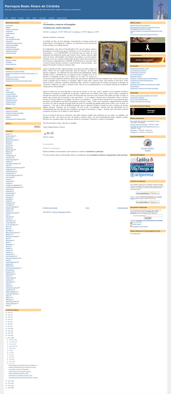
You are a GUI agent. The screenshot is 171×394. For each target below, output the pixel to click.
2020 (9, 319)
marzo (11, 359)
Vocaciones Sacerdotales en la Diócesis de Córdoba (145, 84)
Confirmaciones (10, 33)
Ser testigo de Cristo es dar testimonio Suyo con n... (145, 126)
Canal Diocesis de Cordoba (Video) (16, 119)
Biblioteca (8, 151)
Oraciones (9, 88)
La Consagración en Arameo (138, 70)
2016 (9, 328)
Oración (8, 250)
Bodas (7, 35)
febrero (11, 361)
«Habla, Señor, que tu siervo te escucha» (20, 371)
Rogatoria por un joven (12, 79)
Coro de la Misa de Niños (13, 39)
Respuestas (9, 270)
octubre (11, 344)
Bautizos (8, 27)
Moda (7, 242)
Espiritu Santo (10, 193)
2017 (9, 326)
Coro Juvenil (9, 177)
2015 (9, 331)
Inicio (6, 18)
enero (11, 363)
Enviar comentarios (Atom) (62, 212)
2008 (9, 387)
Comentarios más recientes (140, 226)
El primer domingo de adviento (138, 124)
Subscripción (9, 281)
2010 (9, 383)
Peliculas (8, 252)
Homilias (8, 208)
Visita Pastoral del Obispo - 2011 (139, 68)
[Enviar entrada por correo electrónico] (45, 133)
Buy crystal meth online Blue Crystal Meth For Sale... (145, 121)
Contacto (51, 18)
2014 (9, 333)
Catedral (8, 161)
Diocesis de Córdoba (12, 111)
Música (8, 246)
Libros (7, 90)
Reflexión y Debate (11, 60)
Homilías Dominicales (12, 96)
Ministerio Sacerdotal (12, 236)
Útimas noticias (136, 224)
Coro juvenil (9, 41)
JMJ (7, 214)
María (7, 228)
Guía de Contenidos (11, 206)
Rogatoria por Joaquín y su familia (15, 77)
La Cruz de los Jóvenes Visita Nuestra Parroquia (144, 34)
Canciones (9, 157)
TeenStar (8, 285)
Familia (8, 201)
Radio (7, 260)
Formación (9, 203)
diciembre (12, 339)
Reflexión (8, 266)
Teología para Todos (12, 287)
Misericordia (9, 240)
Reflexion (8, 264)
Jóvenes (8, 218)
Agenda (13, 18)
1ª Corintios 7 (76, 32)
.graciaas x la (134, 132)
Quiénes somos (62, 18)
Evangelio (9, 199)
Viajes (7, 295)
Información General (12, 212)
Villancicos (9, 299)
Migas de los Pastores (12, 232)
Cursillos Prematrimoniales (13, 187)
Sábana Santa (10, 274)
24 (69, 32)
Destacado (9, 191)
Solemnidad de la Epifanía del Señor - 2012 (20, 375)
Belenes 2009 (10, 149)
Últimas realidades (11, 291)
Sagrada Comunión (148, 39)
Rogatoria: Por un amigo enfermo (15, 71)
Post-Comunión (10, 37)
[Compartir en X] (50, 133)
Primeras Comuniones (12, 29)
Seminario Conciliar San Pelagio (14, 113)
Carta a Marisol (134, 86)
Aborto (8, 134)
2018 (9, 324)
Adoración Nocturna (11, 51)
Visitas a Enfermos (11, 47)
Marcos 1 (91, 32)
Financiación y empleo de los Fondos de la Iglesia (144, 88)
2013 (9, 335)
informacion (133, 130)
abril (10, 357)
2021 (9, 317)
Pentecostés (9, 254)
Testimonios (9, 289)
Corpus (8, 179)
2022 (9, 315)
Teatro (8, 283)
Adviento (8, 141)
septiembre (12, 346)
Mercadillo (9, 230)
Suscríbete (42, 18)
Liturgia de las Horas (11, 100)
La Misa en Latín (135, 82)
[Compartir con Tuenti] (48, 133)
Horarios (21, 18)
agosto (11, 348)
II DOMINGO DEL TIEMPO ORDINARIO (56, 28)
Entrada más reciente (50, 208)
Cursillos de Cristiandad (12, 49)
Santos (8, 276)
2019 (9, 322)
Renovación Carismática (13, 268)
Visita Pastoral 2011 (11, 301)
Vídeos (34, 18)
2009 (9, 385)
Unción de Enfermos (12, 293)
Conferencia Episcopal (12, 115)
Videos (8, 297)
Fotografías (9, 204)
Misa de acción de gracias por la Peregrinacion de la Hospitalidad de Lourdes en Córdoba (145, 28)
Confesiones (9, 31)
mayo (10, 354)
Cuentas (8, 183)
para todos (151, 112)
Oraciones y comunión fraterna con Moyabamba (144, 78)
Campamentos (10, 155)
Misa (7, 238)
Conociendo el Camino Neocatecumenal (141, 80)
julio (10, 350)
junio (10, 352)
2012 (9, 337)
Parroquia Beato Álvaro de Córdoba (32, 6)
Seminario (9, 279)
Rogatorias (9, 62)
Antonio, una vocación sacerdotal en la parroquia (144, 95)
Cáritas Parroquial (11, 53)
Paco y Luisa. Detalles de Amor (139, 99)
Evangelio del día (10, 98)
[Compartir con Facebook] (52, 133)
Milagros (8, 234)
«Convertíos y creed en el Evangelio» (19, 369)
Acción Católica (10, 136)
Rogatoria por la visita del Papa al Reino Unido (19, 81)
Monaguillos (9, 244)
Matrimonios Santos (135, 76)
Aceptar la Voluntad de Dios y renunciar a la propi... (22, 367)
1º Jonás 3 (53, 32)
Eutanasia (9, 197)
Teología (151, 110)
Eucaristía (9, 195)
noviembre (12, 341)
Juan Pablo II (9, 220)
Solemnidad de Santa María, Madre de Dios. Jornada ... (24, 377)
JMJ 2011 (9, 216)
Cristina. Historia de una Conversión (140, 101)
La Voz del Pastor (11, 94)
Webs (7, 305)
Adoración (9, 138)
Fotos (28, 18)
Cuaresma (9, 181)
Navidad (8, 248)
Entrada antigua (122, 208)
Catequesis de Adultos (12, 45)
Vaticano (8, 117)
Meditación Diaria (10, 104)
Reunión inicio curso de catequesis (140, 25)
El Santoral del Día (11, 102)
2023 (9, 312)
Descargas (9, 189)
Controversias (10, 92)
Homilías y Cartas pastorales (144, 60)
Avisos (8, 145)
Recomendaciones (11, 64)
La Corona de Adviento (136, 74)
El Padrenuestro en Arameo (138, 72)
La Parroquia (9, 25)
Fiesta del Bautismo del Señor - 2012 (19, 373)
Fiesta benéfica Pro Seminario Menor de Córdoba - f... (23, 365)
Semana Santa (10, 278)
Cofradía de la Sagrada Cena (14, 43)
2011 (9, 381)
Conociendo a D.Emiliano (137, 97)
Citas (7, 165)
